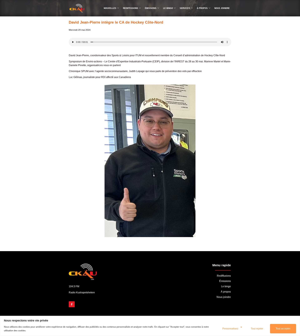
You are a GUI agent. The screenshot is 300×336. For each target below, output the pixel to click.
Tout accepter (283, 328)
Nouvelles (110, 8)
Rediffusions (130, 8)
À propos (202, 8)
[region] (150, 326)
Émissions (150, 8)
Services (185, 8)
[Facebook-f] (72, 304)
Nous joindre (222, 8)
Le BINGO (168, 8)
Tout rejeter (257, 328)
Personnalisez (230, 328)
